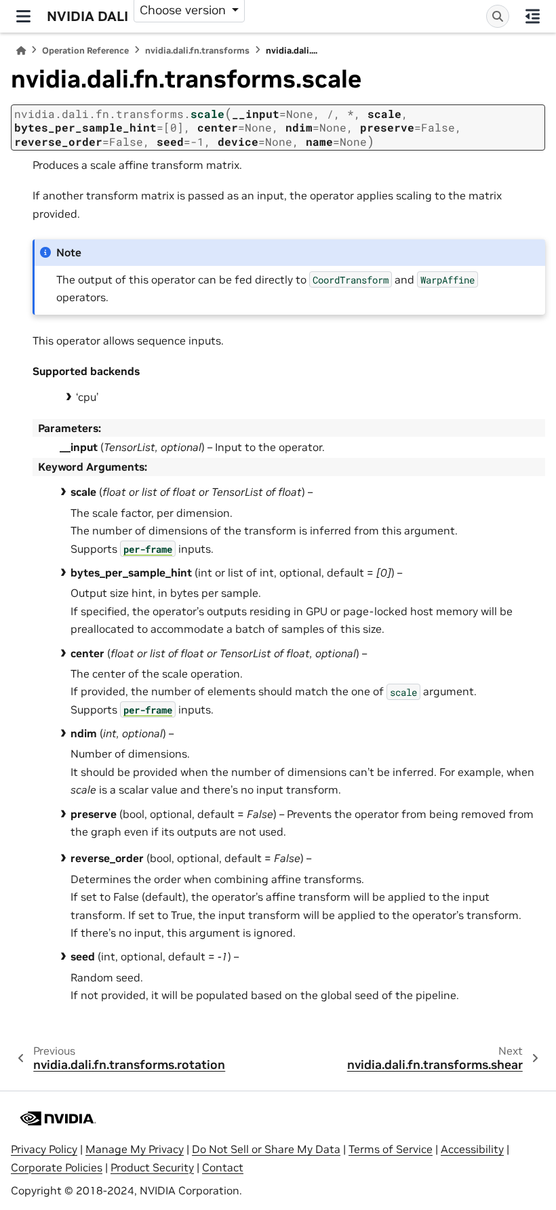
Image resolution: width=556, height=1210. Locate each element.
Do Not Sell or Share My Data (266, 1149)
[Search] (497, 16)
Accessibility (472, 1149)
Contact (222, 1167)
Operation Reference (85, 50)
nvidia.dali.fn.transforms (197, 50)
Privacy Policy (44, 1149)
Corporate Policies (56, 1167)
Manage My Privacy (134, 1149)
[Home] (21, 50)
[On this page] (532, 16)
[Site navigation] (23, 16)
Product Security (152, 1167)
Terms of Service (391, 1149)
